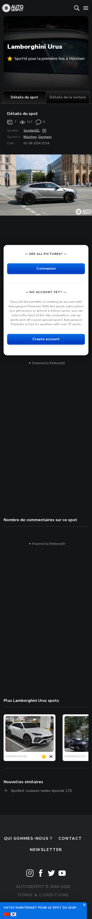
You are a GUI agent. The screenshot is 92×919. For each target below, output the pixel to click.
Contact (70, 838)
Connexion (46, 268)
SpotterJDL (32, 130)
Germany (45, 137)
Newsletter (46, 849)
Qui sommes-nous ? (28, 838)
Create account (46, 339)
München (30, 137)
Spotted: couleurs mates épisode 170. (41, 790)
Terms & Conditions (43, 895)
